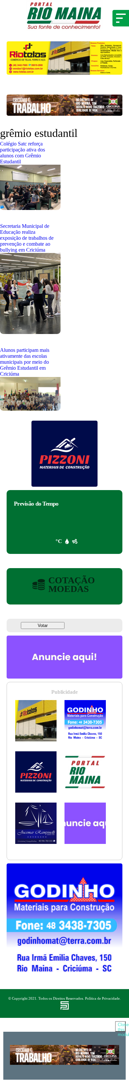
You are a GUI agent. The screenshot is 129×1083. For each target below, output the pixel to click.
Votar (43, 625)
